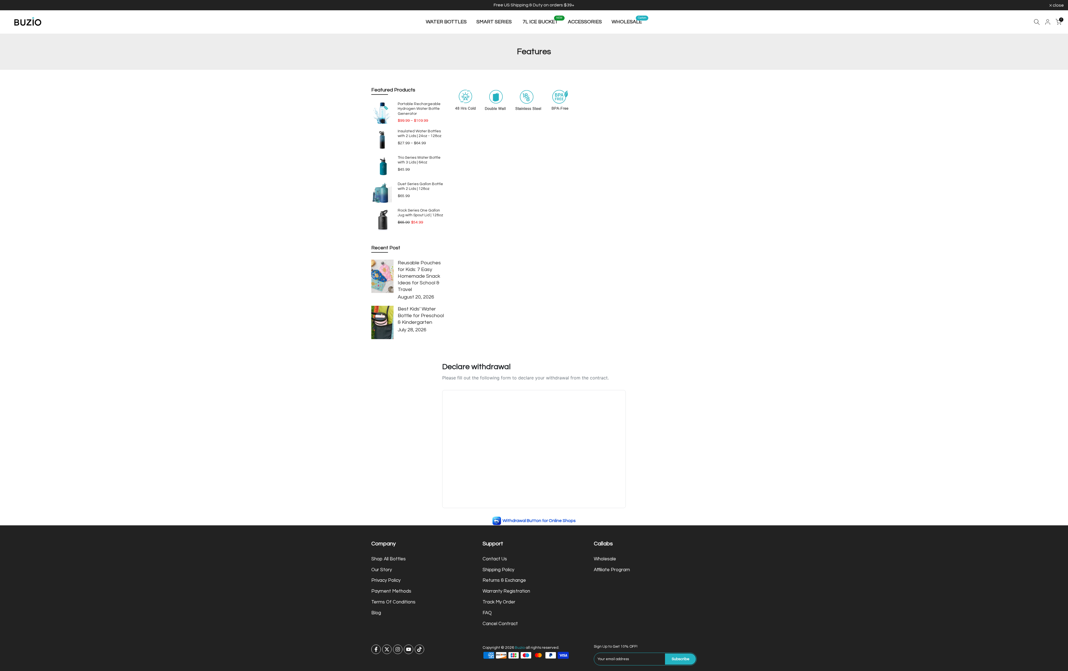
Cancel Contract (500, 623)
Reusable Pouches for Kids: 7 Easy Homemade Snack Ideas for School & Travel (419, 276)
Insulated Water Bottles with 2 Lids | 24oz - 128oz (419, 133)
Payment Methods (391, 591)
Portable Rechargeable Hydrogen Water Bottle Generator (419, 109)
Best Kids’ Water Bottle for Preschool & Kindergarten (421, 315)
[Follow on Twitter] (387, 649)
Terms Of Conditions (393, 602)
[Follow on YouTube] (408, 649)
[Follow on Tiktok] (419, 649)
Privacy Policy (385, 580)
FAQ (487, 612)
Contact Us (495, 558)
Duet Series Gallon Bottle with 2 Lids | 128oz (420, 186)
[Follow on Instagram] (397, 649)
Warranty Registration (506, 591)
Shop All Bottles (388, 558)
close (13, 5)
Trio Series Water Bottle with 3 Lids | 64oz (419, 160)
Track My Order (499, 602)
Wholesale (605, 558)
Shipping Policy (498, 569)
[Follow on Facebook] (376, 649)
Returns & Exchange (504, 580)
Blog (376, 612)
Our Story (381, 569)
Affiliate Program (612, 569)
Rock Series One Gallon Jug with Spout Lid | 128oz (420, 212)
